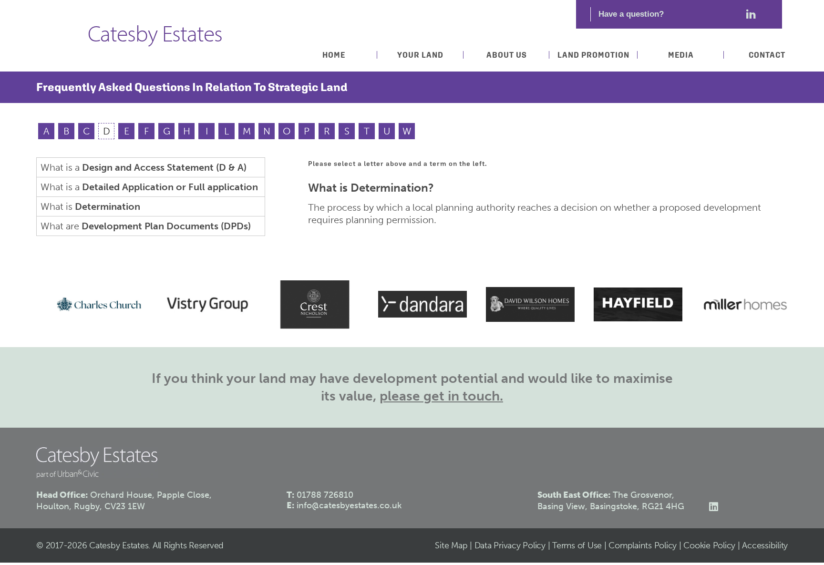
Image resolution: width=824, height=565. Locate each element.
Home (333, 55)
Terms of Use (577, 545)
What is (90, 206)
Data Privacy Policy (510, 545)
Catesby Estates (155, 36)
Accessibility (765, 545)
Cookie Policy (709, 545)
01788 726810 (325, 495)
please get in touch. (441, 396)
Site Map (451, 545)
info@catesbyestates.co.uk (349, 505)
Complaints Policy (642, 545)
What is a (144, 167)
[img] (90, 304)
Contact (767, 55)
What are (146, 226)
